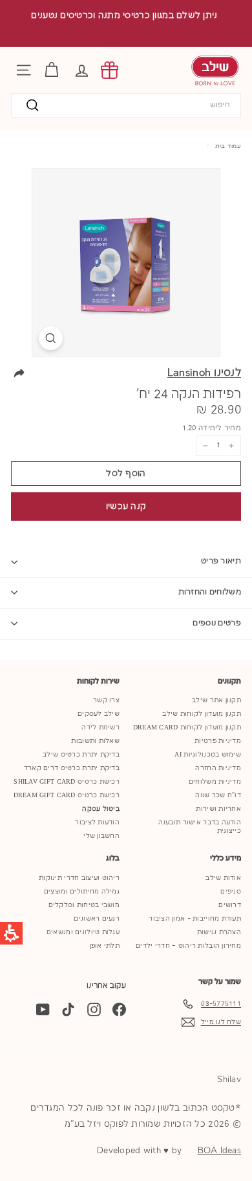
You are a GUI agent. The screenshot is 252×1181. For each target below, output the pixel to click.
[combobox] (126, 105)
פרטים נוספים (217, 623)
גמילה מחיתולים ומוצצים (82, 891)
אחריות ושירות (218, 809)
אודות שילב (223, 878)
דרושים (229, 905)
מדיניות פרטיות (217, 741)
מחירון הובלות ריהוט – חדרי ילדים (188, 946)
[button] (82, 70)
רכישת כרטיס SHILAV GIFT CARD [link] (67, 782)
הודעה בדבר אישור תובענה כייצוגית (199, 826)
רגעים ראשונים (97, 918)
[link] (109, 70)
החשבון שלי (101, 836)
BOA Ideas (219, 1150)
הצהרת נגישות (219, 932)
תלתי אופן (105, 946)
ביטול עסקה (101, 809)
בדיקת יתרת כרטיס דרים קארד (72, 768)
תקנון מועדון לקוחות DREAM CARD (187, 727)
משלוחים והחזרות (210, 592)
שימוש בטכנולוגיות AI (207, 754)
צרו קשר (106, 700)
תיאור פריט (221, 561)
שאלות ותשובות (95, 741)
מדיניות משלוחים (215, 782)
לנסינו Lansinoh (204, 373)
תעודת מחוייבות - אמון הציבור (195, 918)
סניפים (230, 891)
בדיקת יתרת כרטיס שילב (81, 754)
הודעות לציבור (97, 822)
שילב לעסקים (99, 714)
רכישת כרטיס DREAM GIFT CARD (67, 795)
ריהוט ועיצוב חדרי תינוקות (79, 878)
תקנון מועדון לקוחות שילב (201, 714)
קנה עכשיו (126, 506)
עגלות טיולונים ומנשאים (83, 932)
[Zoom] (51, 338)
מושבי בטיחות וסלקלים (84, 905)
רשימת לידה (100, 727)
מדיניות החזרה (218, 768)
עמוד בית (228, 146)
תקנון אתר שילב (216, 700)
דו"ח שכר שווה (218, 795)
